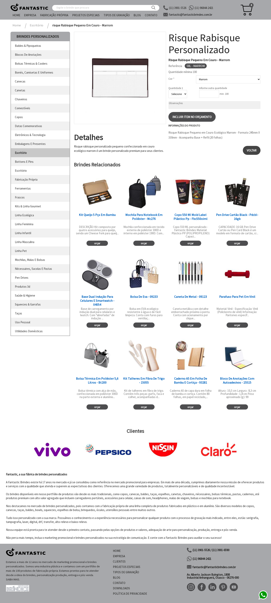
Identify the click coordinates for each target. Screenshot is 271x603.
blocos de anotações (28, 54)
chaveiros (21, 99)
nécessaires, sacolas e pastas (33, 269)
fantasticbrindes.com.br (190, 14)
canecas (20, 81)
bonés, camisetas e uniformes (34, 72)
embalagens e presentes (30, 144)
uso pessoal (22, 322)
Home (16, 15)
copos (19, 117)
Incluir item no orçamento (192, 117)
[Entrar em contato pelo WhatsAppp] (263, 599)
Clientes (119, 561)
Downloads (121, 588)
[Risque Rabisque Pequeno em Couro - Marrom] (120, 78)
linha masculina (24, 242)
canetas (20, 90)
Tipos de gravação (117, 15)
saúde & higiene (25, 295)
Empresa (30, 15)
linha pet (21, 251)
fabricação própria (26, 179)
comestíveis (22, 108)
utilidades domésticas (29, 331)
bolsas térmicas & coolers (31, 63)
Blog (137, 15)
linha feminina (24, 224)
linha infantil (23, 233)
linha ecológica (24, 215)
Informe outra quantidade (213, 88)
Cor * (171, 78)
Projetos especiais (86, 15)
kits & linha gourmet (28, 206)
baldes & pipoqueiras (28, 46)
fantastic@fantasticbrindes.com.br (214, 567)
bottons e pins (24, 162)
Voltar (252, 150)
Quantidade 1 (175, 88)
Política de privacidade (130, 593)
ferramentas (23, 188)
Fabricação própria (54, 15)
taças (18, 313)
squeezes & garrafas (28, 304)
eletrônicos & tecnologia (30, 135)
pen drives (21, 277)
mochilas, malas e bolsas (30, 260)
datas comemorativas (28, 126)
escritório (21, 153)
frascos (20, 197)
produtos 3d (22, 286)
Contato (151, 15)
